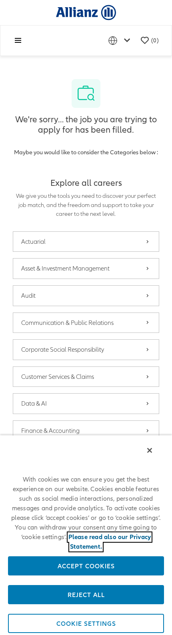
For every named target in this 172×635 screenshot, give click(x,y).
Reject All (86, 594)
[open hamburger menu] (18, 40)
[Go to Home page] (86, 12)
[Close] (149, 450)
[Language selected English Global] (121, 40)
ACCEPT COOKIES (86, 565)
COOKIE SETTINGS (86, 623)
